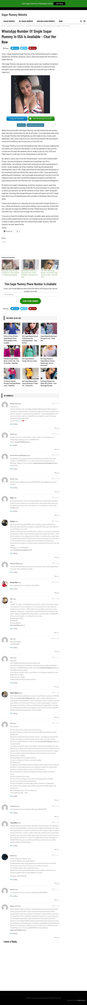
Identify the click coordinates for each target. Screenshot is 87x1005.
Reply (57, 428)
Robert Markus (14, 693)
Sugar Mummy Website (14, 14)
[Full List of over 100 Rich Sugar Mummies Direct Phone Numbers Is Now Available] (12, 328)
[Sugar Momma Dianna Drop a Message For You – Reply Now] (49, 328)
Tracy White (14, 823)
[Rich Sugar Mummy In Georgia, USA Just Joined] (30, 351)
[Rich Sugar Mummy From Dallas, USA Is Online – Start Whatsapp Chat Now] (49, 373)
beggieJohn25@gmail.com (18, 930)
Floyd (11, 498)
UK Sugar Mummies (26, 21)
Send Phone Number (30, 301)
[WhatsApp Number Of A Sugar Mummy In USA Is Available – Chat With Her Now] (30, 265)
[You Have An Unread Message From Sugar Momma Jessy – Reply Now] (12, 373)
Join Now (59, 3)
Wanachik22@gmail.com (17, 625)
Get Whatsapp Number (42, 118)
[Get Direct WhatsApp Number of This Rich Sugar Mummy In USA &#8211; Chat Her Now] (50, 265)
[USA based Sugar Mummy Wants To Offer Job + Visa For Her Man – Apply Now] (12, 351)
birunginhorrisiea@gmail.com (23, 550)
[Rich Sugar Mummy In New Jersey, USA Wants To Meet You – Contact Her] (30, 373)
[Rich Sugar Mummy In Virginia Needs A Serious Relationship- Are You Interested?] (49, 351)
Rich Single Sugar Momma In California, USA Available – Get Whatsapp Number (10, 273)
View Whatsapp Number (35, 125)
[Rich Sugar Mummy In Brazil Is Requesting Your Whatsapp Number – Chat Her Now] (30, 328)
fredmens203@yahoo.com (48, 668)
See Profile (21, 125)
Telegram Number (17, 118)
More (61, 21)
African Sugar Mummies (46, 21)
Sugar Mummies (9, 21)
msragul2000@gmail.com (22, 442)
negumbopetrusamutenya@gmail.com (45, 463)
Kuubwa (12, 521)
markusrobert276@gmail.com (26, 698)
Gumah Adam (14, 582)
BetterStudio (81, 1000)
